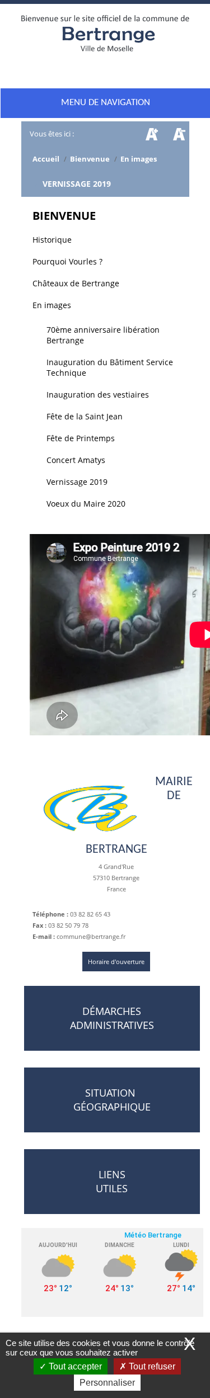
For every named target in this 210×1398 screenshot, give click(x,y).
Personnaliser (107, 1382)
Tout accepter (74, 1366)
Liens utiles (112, 1181)
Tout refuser (151, 1366)
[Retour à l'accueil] (105, 37)
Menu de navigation (105, 102)
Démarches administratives (112, 1018)
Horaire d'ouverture (116, 961)
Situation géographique (112, 1099)
